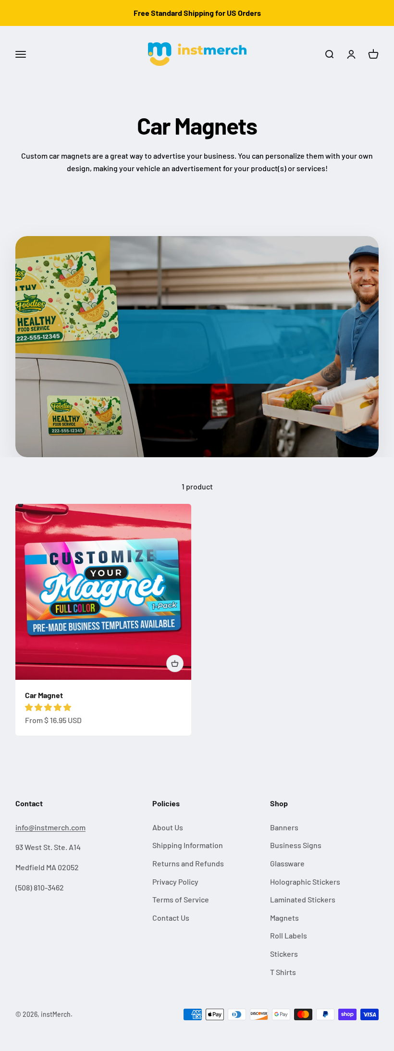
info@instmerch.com (50, 827)
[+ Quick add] (175, 663)
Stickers (284, 953)
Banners (284, 827)
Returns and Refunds (188, 863)
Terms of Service (180, 899)
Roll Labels (288, 935)
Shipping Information (187, 845)
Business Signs (295, 845)
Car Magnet (44, 695)
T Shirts (283, 971)
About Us (167, 827)
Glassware (287, 863)
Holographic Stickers (305, 881)
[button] (49, 707)
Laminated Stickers (302, 899)
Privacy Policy (175, 881)
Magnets (284, 917)
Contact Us (170, 917)
